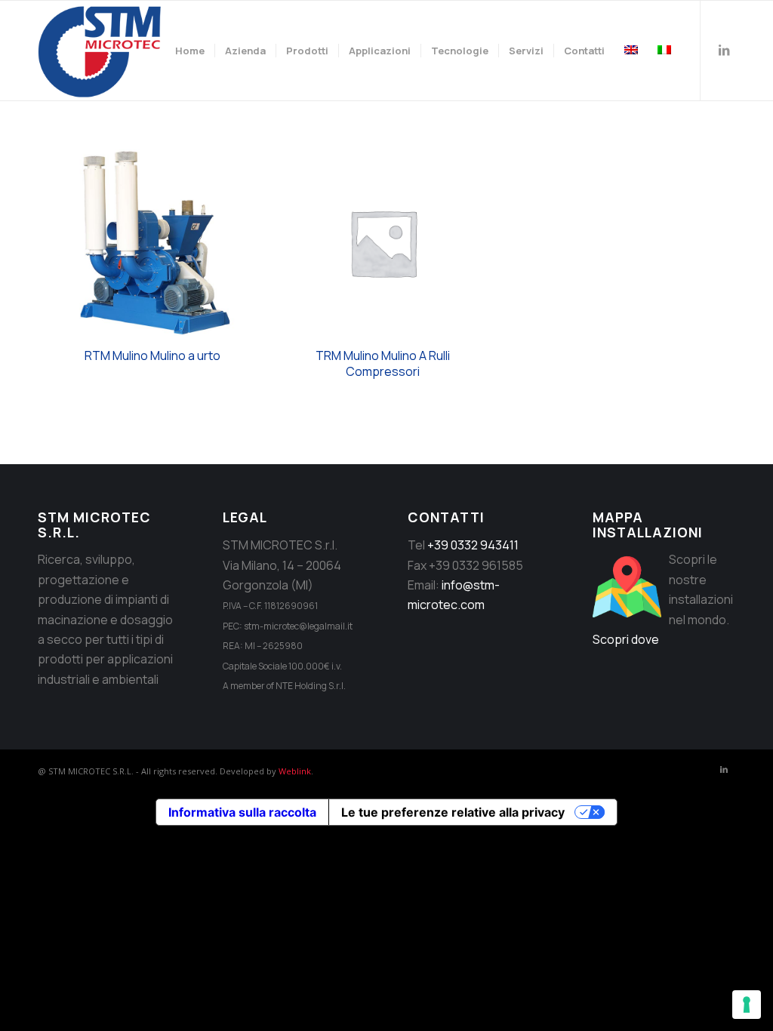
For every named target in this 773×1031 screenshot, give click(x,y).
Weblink (295, 771)
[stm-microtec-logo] (103, 50)
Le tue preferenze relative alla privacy (453, 812)
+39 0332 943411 (473, 545)
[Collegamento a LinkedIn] (724, 49)
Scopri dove (626, 639)
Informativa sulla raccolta (242, 812)
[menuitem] (189, 50)
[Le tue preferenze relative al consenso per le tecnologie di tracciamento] (746, 1004)
